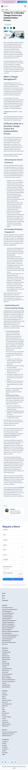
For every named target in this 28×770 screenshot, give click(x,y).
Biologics (4, 661)
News (3, 595)
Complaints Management (8, 622)
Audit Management (6, 618)
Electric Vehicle (6, 676)
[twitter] (14, 28)
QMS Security (5, 726)
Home (2, 9)
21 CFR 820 (4, 747)
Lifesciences (5, 650)
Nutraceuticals (5, 665)
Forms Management (7, 633)
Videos (3, 711)
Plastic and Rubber (6, 677)
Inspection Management (8, 627)
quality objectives (17, 195)
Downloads (5, 600)
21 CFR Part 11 (5, 749)
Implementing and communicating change (14, 310)
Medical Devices (6, 657)
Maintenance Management (8, 625)
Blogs (6, 9)
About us (4, 693)
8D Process (4, 644)
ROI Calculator (22, 1)
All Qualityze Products (7, 607)
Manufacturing (5, 655)
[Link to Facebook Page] (15, 762)
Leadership (4, 694)
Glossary (4, 715)
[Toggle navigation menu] (25, 6)
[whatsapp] (8, 28)
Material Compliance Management (10, 631)
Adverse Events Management (9, 636)
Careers (4, 718)
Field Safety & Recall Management (10, 635)
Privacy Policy (5, 722)
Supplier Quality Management (9, 620)
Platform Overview (6, 700)
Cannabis (4, 666)
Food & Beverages (6, 652)
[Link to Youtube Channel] (12, 762)
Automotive (5, 672)
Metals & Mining (6, 687)
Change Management (7, 614)
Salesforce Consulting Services (9, 732)
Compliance (5, 741)
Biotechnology (5, 663)
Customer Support (6, 716)
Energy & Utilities (6, 685)
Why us (4, 696)
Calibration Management (8, 624)
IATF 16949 (4, 752)
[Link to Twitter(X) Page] (9, 762)
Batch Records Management (9, 642)
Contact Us (5, 720)
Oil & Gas (4, 683)
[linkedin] (11, 28)
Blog (3, 598)
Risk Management (6, 640)
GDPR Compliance (6, 724)
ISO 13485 (4, 745)
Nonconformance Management (9, 609)
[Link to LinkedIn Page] (2, 762)
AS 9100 (4, 750)
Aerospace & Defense (7, 674)
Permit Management (7, 629)
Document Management (8, 613)
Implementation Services (8, 733)
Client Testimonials (6, 704)
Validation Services (6, 735)
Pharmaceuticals (6, 659)
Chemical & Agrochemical (8, 681)
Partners (4, 698)
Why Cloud (4, 702)
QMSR (3, 754)
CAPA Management (7, 611)
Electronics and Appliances (8, 679)
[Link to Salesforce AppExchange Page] (5, 762)
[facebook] (5, 28)
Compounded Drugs (7, 668)
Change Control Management (11, 435)
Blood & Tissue (5, 670)
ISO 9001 (4, 743)
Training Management (7, 616)
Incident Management (7, 638)
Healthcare (4, 654)
